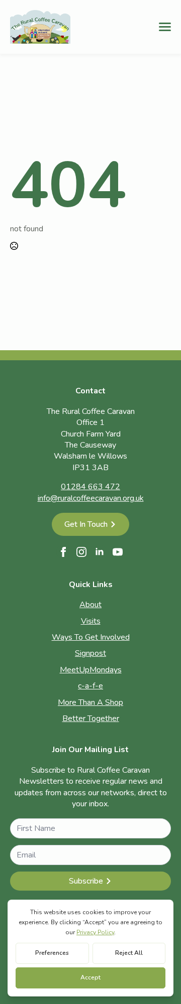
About (90, 604)
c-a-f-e (90, 685)
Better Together (90, 718)
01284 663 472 (90, 486)
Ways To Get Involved (91, 637)
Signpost (90, 653)
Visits (91, 621)
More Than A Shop (90, 702)
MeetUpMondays (91, 669)
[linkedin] (100, 552)
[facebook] (63, 552)
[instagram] (81, 552)
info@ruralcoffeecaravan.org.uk (91, 498)
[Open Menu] (165, 27)
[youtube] (118, 552)
